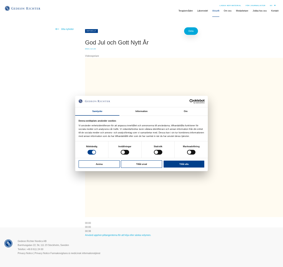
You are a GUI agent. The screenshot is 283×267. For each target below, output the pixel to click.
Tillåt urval (141, 164)
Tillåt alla (184, 164)
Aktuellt (215, 10)
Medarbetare (242, 10)
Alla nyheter (67, 29)
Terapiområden (185, 10)
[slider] (88, 227)
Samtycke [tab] (97, 111)
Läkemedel (202, 10)
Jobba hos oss (260, 10)
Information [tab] (141, 111)
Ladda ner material (230, 5)
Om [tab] (185, 111)
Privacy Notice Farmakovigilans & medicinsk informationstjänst (67, 253)
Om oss (228, 10)
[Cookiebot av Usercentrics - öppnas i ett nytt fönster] (192, 101)
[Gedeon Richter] (22, 8)
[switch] (125, 152)
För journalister (255, 5)
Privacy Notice (25, 253)
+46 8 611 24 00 (35, 249)
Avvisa (99, 164)
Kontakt (275, 10)
